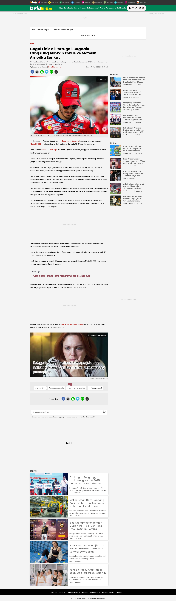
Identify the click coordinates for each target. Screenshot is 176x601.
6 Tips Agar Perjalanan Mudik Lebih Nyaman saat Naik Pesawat (133, 148)
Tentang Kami (72, 592)
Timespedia (111, 8)
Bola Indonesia (80, 8)
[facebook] (32, 72)
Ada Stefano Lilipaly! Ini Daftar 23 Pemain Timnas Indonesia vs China (133, 186)
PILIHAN (113, 143)
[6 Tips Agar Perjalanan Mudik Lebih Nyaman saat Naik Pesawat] (115, 155)
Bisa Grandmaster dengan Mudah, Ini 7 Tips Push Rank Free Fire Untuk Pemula (85, 526)
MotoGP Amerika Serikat (72, 324)
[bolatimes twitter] (136, 8)
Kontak (62, 592)
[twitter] (37, 72)
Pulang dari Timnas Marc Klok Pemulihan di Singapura (61, 275)
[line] (42, 72)
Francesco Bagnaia (70, 141)
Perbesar (103, 79)
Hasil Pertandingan (40, 30)
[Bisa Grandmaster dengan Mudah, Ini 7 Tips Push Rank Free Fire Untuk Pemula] (49, 539)
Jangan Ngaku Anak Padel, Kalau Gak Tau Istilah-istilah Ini (87, 571)
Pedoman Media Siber (89, 592)
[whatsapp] (51, 72)
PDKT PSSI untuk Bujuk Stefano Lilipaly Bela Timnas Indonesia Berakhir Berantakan (132, 199)
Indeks (123, 8)
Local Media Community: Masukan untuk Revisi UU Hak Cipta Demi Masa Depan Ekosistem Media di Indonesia (134, 80)
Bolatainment (93, 8)
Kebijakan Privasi (107, 592)
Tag (69, 384)
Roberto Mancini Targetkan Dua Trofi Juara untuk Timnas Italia (132, 92)
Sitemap (119, 592)
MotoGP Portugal (49, 149)
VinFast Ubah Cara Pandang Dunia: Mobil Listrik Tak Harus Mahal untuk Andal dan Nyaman (86, 503)
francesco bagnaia (56, 388)
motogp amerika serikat (76, 388)
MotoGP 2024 (36, 144)
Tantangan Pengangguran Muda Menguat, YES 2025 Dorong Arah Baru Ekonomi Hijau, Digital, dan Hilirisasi (85, 480)
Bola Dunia (68, 8)
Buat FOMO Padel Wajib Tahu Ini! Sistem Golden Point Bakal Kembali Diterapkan (87, 548)
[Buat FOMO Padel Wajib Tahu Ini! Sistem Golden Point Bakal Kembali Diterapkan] (49, 561)
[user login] (129, 9)
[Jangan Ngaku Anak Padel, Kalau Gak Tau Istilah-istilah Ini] (49, 584)
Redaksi (54, 592)
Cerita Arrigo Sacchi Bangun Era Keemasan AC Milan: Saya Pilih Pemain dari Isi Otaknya (133, 173)
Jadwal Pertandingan (63, 30)
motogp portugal (95, 388)
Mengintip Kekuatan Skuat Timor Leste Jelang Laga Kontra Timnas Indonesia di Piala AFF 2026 (134, 105)
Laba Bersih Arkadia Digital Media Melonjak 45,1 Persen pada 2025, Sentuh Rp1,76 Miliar (133, 130)
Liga (61, 8)
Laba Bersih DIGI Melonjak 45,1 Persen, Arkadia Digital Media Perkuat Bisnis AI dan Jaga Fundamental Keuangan (132, 117)
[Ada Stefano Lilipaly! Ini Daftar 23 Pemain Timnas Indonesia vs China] (115, 192)
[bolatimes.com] (41, 9)
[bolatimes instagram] (143, 8)
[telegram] (46, 72)
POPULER (114, 74)
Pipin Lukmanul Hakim (38, 67)
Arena (102, 8)
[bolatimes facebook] (133, 8)
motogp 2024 (40, 388)
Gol (118, 8)
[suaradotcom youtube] (139, 8)
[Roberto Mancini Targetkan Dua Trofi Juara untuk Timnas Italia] (115, 98)
